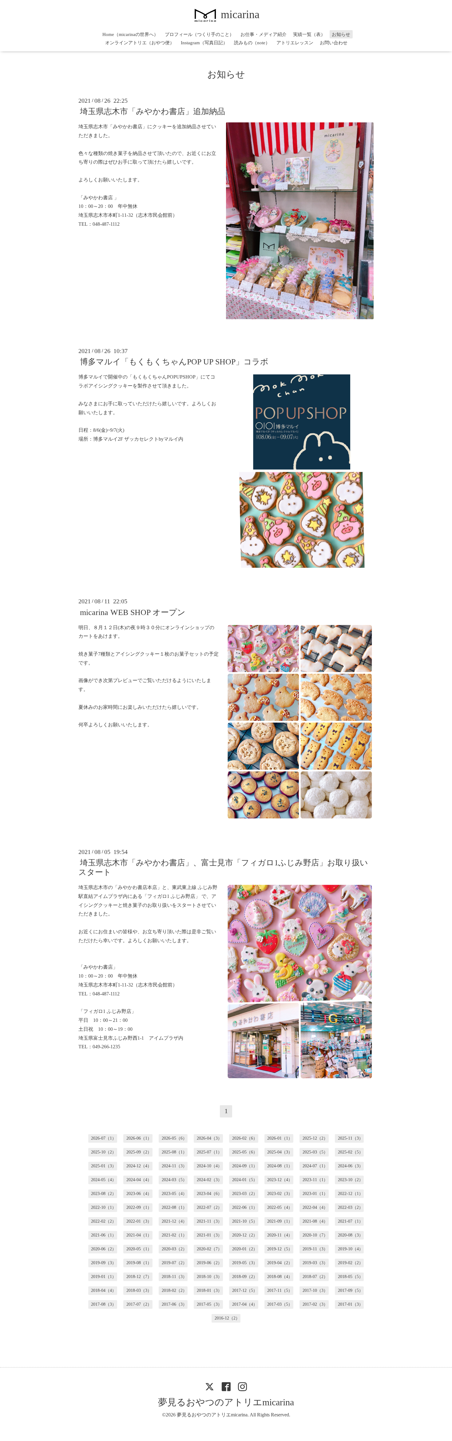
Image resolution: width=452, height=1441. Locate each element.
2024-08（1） (279, 1166)
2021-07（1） (350, 1221)
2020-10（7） (315, 1235)
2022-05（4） (279, 1207)
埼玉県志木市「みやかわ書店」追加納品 (152, 111)
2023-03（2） (244, 1193)
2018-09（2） (244, 1276)
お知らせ (341, 34)
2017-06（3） (174, 1304)
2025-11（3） (350, 1138)
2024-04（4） (139, 1179)
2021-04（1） (139, 1235)
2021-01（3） (209, 1235)
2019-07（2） (174, 1262)
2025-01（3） (103, 1166)
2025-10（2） (103, 1152)
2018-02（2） (174, 1290)
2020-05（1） (139, 1249)
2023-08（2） (103, 1193)
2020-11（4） (279, 1235)
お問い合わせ (333, 42)
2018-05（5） (350, 1276)
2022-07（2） (209, 1207)
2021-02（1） (174, 1235)
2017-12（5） (244, 1290)
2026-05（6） (174, 1138)
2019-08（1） (139, 1262)
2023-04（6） (209, 1193)
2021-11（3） (209, 1221)
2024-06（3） (350, 1166)
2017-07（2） (139, 1304)
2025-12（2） (315, 1138)
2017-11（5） (279, 1290)
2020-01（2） (244, 1249)
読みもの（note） (252, 42)
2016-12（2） (227, 1318)
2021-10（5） (244, 1221)
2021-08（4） (315, 1221)
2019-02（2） (350, 1262)
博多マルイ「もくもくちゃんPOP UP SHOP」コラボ (174, 361)
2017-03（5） (279, 1304)
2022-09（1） (139, 1207)
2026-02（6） (244, 1138)
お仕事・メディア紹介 (263, 34)
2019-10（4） (350, 1249)
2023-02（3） (279, 1193)
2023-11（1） (315, 1179)
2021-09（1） (279, 1221)
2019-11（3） (315, 1249)
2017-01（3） (350, 1304)
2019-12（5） (279, 1249)
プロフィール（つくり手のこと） (199, 34)
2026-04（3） (209, 1138)
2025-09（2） (139, 1152)
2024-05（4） (103, 1179)
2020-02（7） (209, 1249)
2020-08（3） (350, 1235)
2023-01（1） (315, 1193)
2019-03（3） (315, 1262)
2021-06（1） (103, 1235)
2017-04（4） (244, 1304)
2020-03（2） (174, 1249)
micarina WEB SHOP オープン (132, 612)
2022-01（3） (139, 1221)
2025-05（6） (244, 1152)
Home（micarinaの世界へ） (130, 34)
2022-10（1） (103, 1207)
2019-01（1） (103, 1276)
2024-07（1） (315, 1166)
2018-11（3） (174, 1276)
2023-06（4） (139, 1193)
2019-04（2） (279, 1262)
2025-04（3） (279, 1152)
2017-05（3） (209, 1304)
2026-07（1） (103, 1138)
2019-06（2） (209, 1262)
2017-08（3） (103, 1304)
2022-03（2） (350, 1207)
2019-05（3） (244, 1262)
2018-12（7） (139, 1276)
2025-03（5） (315, 1152)
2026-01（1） (279, 1138)
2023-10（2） (350, 1179)
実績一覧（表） (309, 34)
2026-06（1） (139, 1138)
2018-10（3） (209, 1276)
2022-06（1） (244, 1207)
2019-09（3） (103, 1262)
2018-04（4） (103, 1290)
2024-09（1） (244, 1166)
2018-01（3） (209, 1290)
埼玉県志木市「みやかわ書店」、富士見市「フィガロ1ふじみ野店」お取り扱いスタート (223, 867)
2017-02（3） (315, 1304)
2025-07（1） (209, 1152)
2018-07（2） (315, 1276)
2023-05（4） (174, 1193)
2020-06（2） (103, 1249)
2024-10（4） (209, 1166)
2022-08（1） (174, 1207)
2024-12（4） (139, 1166)
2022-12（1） (350, 1193)
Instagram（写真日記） (204, 42)
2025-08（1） (174, 1152)
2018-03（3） (139, 1290)
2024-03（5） (174, 1179)
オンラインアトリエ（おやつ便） (139, 42)
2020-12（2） (244, 1235)
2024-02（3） (209, 1179)
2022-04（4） (315, 1207)
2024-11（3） (174, 1166)
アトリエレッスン (294, 42)
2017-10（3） (315, 1290)
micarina (240, 14)
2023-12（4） (279, 1179)
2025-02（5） (350, 1152)
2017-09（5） (350, 1290)
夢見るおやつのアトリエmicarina (226, 1402)
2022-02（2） (103, 1221)
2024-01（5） (244, 1179)
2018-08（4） (279, 1276)
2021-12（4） (174, 1221)
